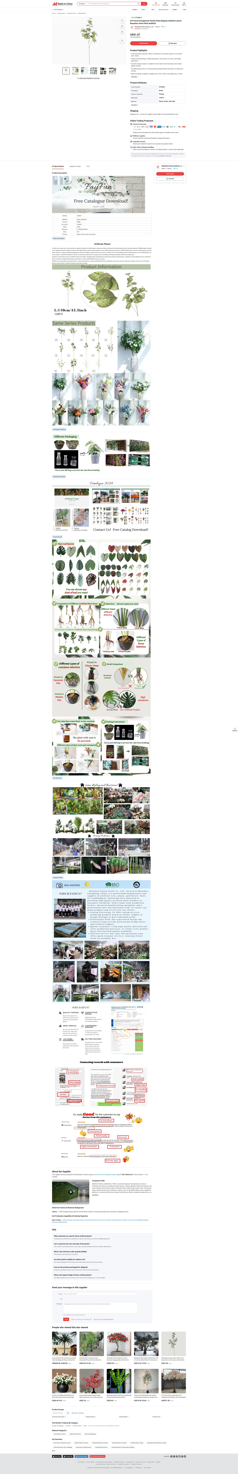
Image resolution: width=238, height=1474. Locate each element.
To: (61, 1299)
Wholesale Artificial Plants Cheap (156, 1443)
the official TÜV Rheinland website (106, 1174)
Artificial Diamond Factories (100, 1443)
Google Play (68, 1456)
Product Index (150, 1462)
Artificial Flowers (90, 1417)
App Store (57, 1456)
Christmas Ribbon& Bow (59, 1222)
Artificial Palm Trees (75, 1434)
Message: (59, 1304)
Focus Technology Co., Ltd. (106, 1467)
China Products (90, 1462)
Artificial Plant (82, 13)
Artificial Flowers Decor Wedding (63, 1447)
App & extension (163, 9)
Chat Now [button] (173, 43)
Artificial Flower (67, 1220)
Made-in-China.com (111, 1464)
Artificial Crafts (71, 13)
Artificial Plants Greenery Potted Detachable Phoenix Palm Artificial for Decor (90, 1360)
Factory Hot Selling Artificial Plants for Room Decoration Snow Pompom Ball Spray (63, 1397)
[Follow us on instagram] (177, 1456)
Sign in (184, 5)
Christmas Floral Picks (92, 1220)
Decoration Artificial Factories (62, 1443)
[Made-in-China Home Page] (62, 4)
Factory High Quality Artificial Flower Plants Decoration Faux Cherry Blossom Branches (90, 1397)
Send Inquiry (143, 43)
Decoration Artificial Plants (83, 1447)
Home (54, 13)
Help (152, 9)
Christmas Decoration (58, 1417)
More (53, 1451)
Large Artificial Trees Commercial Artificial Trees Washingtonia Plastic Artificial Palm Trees (64, 1360)
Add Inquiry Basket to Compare (89, 78)
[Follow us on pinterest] (182, 1456)
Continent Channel (140, 1462)
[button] (139, 3)
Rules (184, 9)
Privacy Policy (147, 1467)
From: (60, 1294)
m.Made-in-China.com (123, 1464)
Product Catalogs (78, 1413)
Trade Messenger (81, 1456)
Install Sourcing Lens (98, 1456)
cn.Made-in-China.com (136, 1464)
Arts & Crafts (61, 13)
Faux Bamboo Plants (60, 1434)
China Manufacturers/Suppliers (104, 1462)
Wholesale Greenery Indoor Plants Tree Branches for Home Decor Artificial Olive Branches (172, 1360)
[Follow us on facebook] (171, 1456)
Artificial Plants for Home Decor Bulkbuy (122, 1447)
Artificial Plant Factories (81, 1443)
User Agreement (129, 1467)
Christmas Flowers (79, 1220)
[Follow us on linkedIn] (185, 1456)
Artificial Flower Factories (119, 1443)
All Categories (58, 9)
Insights (158, 1462)
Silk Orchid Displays (90, 1434)
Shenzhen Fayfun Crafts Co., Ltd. (144, 26)
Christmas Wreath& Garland (139, 1220)
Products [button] (82, 4)
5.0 (164, 168)
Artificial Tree (126, 1220)
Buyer (143, 9)
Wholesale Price (130, 1462)
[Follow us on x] (174, 1456)
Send (66, 1319)
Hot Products (81, 1462)
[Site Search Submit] (144, 4)
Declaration (138, 1467)
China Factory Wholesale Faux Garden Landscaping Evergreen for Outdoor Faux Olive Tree (146, 1397)
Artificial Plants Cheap (136, 1443)
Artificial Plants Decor (101, 1447)
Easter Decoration (105, 1220)
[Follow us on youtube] (180, 1456)
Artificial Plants (116, 1220)
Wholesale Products (119, 1462)
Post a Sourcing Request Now (103, 1319)
